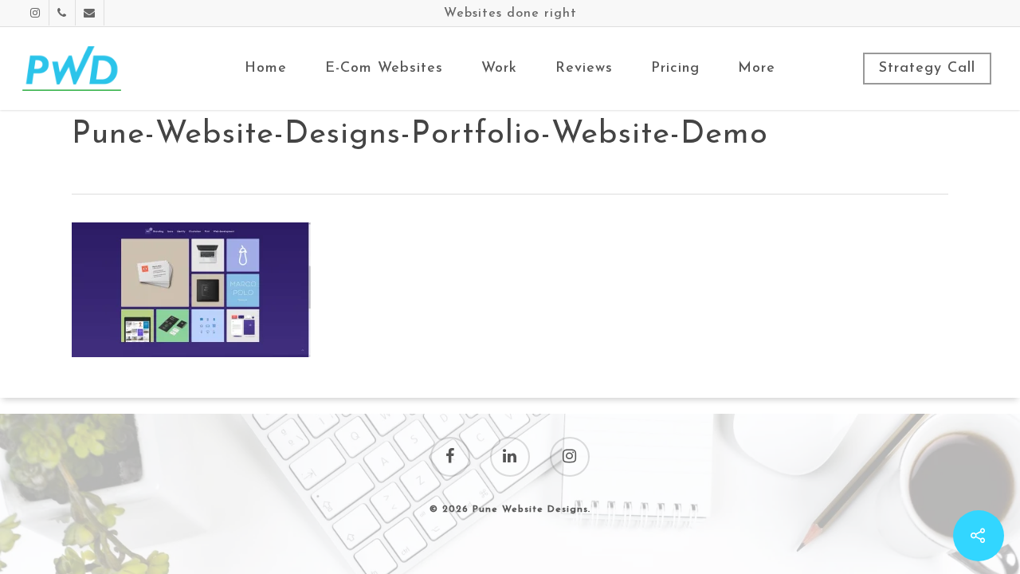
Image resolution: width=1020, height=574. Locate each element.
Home (266, 68)
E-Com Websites (384, 68)
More (756, 68)
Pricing (675, 68)
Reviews (584, 68)
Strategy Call (927, 68)
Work (499, 68)
